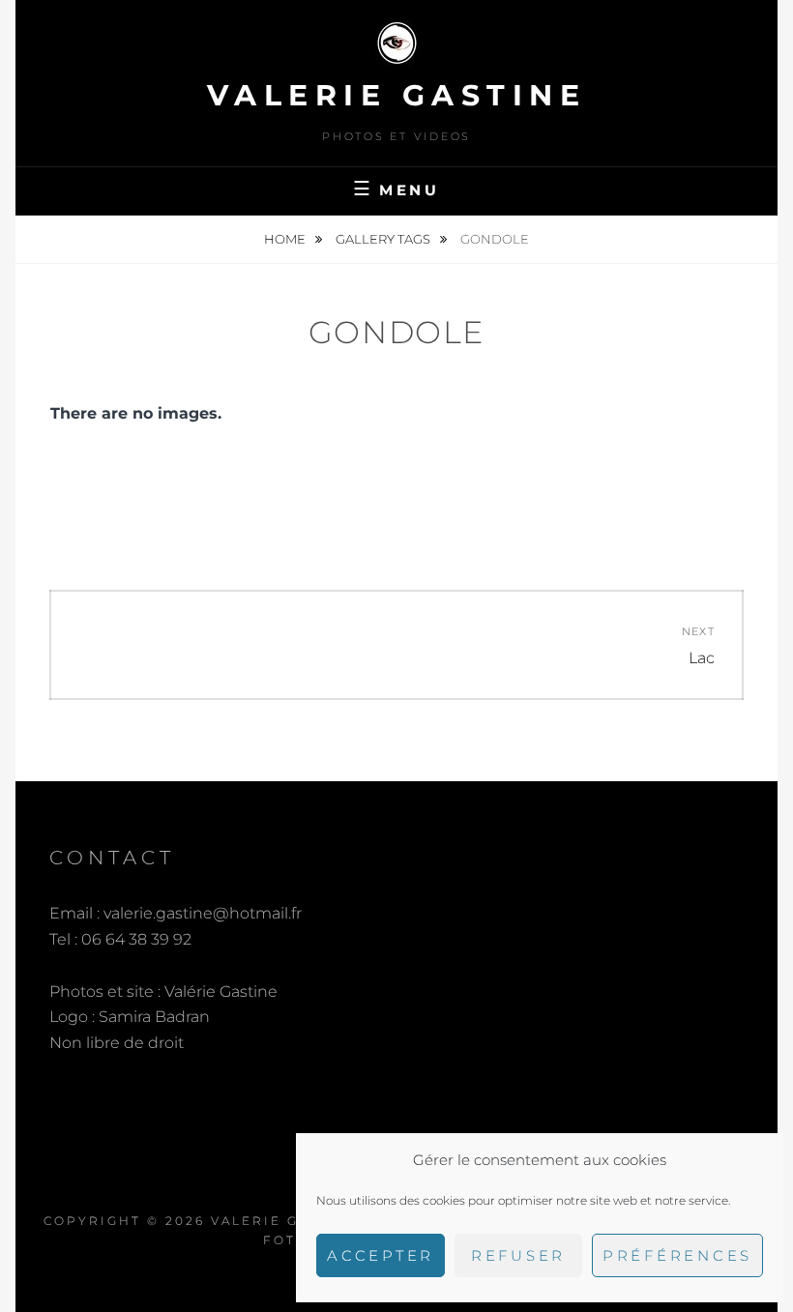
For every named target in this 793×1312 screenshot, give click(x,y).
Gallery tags (384, 239)
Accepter (380, 1255)
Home (286, 239)
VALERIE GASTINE (397, 95)
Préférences (677, 1255)
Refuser (518, 1255)
